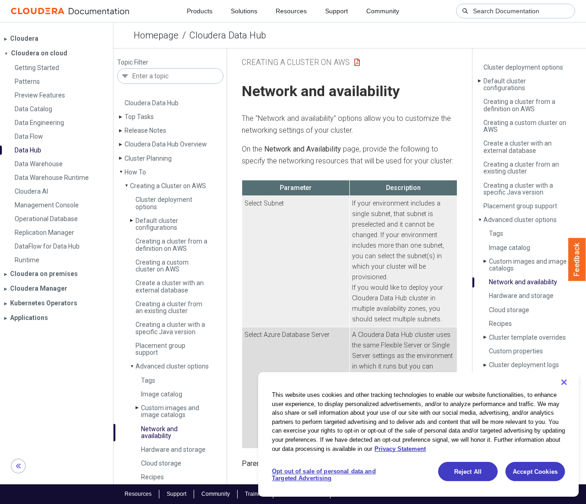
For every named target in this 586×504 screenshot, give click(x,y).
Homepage (156, 35)
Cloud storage (161, 463)
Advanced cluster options (172, 366)
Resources (291, 11)
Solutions (244, 11)
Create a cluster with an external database (170, 286)
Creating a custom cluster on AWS (162, 266)
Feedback (577, 259)
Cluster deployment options (164, 203)
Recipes (152, 477)
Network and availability (159, 432)
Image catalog (161, 394)
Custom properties (516, 351)
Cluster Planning (148, 158)
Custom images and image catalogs (170, 411)
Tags (148, 380)
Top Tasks (139, 116)
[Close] (564, 382)
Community (382, 11)
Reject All (468, 471)
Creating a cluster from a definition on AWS (171, 245)
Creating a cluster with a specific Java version (170, 328)
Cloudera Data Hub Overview (166, 144)
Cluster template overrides (527, 337)
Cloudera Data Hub (228, 35)
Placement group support (160, 349)
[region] (418, 434)
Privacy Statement (400, 448)
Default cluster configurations (157, 224)
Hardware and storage (173, 449)
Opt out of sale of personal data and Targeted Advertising (324, 475)
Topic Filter (132, 62)
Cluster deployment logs (524, 365)
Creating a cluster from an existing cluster (169, 307)
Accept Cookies (535, 471)
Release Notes (145, 130)
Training (255, 494)
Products (199, 11)
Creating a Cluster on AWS (168, 186)
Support (336, 11)
